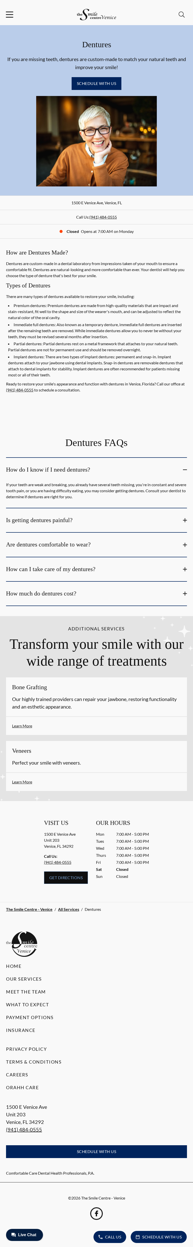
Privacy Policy (26, 1049)
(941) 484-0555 (103, 217)
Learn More (22, 725)
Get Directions (66, 877)
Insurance (20, 1030)
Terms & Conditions (34, 1062)
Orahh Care (22, 1087)
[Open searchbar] (181, 14)
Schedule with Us (96, 83)
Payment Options (30, 1017)
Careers (17, 1074)
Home (13, 966)
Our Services (24, 979)
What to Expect (27, 1004)
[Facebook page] (96, 1213)
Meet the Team (26, 991)
